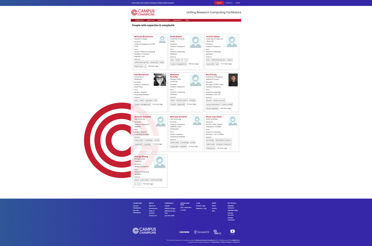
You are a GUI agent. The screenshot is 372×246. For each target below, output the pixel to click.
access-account (219, 100)
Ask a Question (185, 207)
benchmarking (156, 180)
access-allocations (213, 104)
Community (177, 20)
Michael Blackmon (143, 36)
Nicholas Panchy (174, 75)
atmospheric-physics (223, 140)
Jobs (213, 211)
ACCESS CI (229, 3)
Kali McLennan (141, 74)
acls (172, 60)
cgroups (149, 100)
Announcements (164, 20)
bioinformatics (182, 100)
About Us (150, 20)
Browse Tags (200, 206)
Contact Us (153, 215)
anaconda (154, 62)
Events (214, 208)
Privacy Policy (215, 242)
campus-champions (224, 144)
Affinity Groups (170, 208)
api (217, 64)
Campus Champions (143, 12)
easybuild (181, 104)
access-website (212, 108)
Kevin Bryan (176, 36)
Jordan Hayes (213, 36)
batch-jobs (139, 66)
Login (237, 3)
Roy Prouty (211, 74)
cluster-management (178, 64)
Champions (139, 20)
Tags (187, 20)
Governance (153, 208)
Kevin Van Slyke (214, 116)
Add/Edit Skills (233, 210)
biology (192, 100)
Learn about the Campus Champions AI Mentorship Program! (153, 3)
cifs (155, 100)
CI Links (183, 210)
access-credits (227, 104)
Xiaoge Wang (141, 156)
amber (229, 60)
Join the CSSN (169, 215)
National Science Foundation (205, 240)
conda (173, 104)
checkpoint (211, 148)
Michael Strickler (142, 116)
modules (147, 144)
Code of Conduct (226, 242)
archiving (210, 140)
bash (162, 62)
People (167, 206)
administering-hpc (141, 62)
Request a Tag (201, 208)
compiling (148, 140)
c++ (186, 60)
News (214, 206)
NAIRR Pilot (235, 240)
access (209, 100)
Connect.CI (236, 242)
